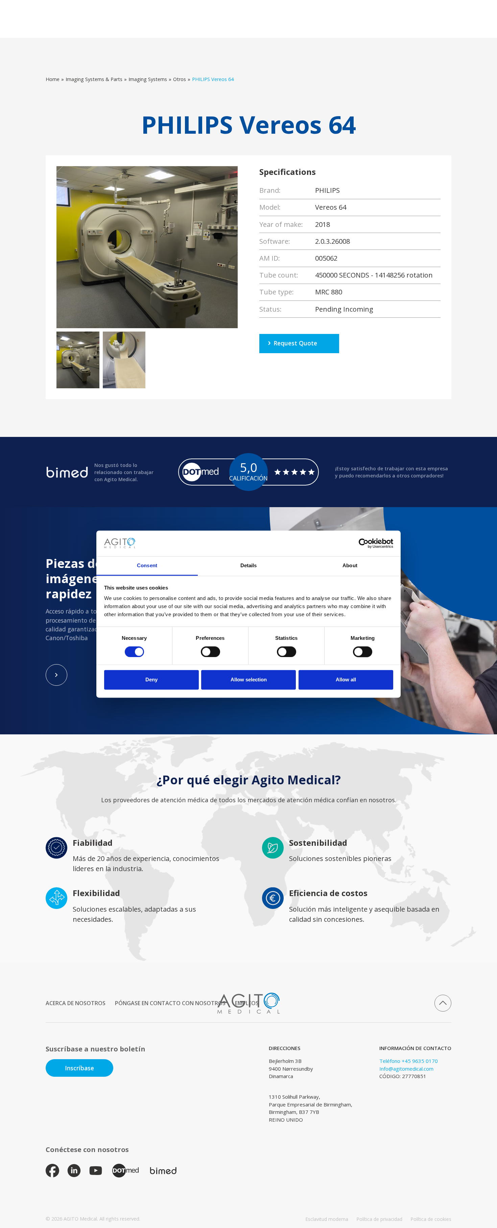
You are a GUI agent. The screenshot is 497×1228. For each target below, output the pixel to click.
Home (53, 79)
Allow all (346, 680)
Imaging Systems (147, 79)
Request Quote (295, 343)
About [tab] (349, 566)
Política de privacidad (379, 1219)
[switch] (210, 651)
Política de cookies (430, 1219)
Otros (179, 79)
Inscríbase (79, 1068)
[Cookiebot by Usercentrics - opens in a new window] (363, 543)
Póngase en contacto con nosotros (170, 1003)
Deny (151, 680)
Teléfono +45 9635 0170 (408, 1060)
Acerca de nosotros (75, 1003)
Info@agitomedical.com (406, 1068)
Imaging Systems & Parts (94, 79)
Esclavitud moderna (326, 1219)
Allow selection (249, 680)
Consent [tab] (147, 566)
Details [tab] (248, 566)
